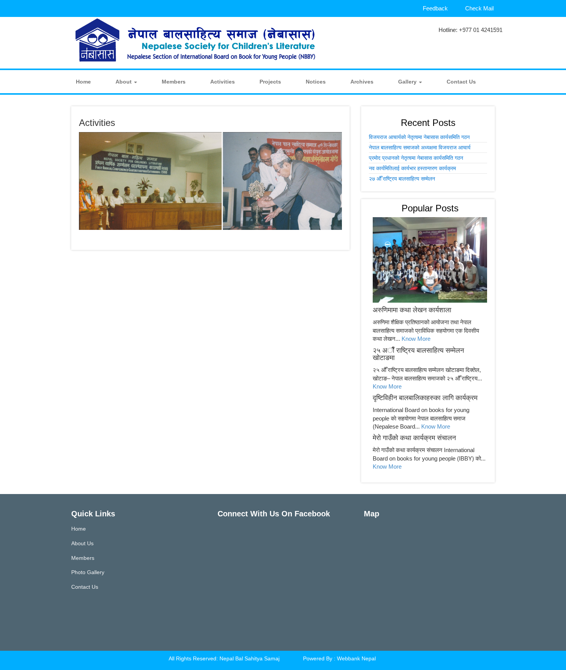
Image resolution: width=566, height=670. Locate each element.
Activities (222, 82)
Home (83, 82)
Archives (361, 82)
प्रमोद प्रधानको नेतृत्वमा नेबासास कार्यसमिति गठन (416, 158)
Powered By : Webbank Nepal (339, 658)
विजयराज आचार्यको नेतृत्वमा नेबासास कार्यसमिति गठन (419, 137)
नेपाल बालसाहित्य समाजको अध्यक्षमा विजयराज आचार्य (420, 147)
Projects (270, 82)
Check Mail (479, 8)
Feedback (435, 8)
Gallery (408, 82)
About (124, 82)
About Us (82, 543)
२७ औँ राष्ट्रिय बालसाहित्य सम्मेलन (402, 179)
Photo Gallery (87, 572)
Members (174, 82)
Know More (416, 338)
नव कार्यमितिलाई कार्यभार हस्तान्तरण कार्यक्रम (412, 168)
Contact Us (461, 82)
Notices (316, 82)
